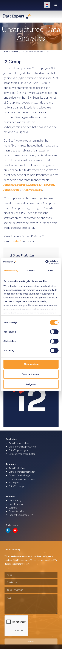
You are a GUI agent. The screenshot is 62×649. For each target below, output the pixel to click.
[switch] (54, 331)
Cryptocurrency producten (22, 453)
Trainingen (14, 482)
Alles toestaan (31, 364)
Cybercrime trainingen (20, 475)
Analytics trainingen (18, 468)
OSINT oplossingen (18, 450)
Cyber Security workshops (22, 479)
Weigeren (31, 384)
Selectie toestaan (31, 374)
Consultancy (15, 500)
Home (5, 51)
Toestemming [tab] (11, 270)
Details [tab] (31, 270)
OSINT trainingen (17, 486)
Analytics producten (19, 443)
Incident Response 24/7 (21, 514)
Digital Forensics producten (22, 446)
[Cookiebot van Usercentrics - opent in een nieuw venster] (45, 262)
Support (13, 507)
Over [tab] (50, 270)
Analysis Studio (33, 189)
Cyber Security (16, 511)
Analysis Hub (11, 189)
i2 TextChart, (47, 184)
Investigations (16, 504)
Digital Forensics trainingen (22, 471)
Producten (14, 51)
